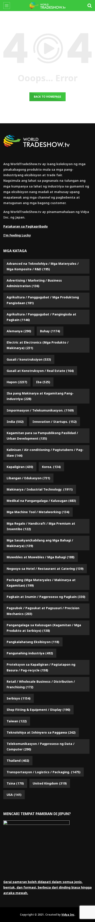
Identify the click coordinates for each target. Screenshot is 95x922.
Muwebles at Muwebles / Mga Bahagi (40, 557)
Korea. (51, 467)
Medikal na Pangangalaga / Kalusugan (41, 501)
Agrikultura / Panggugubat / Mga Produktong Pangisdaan (43, 300)
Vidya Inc (67, 914)
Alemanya (19, 331)
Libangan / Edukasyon (28, 478)
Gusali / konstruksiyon (29, 359)
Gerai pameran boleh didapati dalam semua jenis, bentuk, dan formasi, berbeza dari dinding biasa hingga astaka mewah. (47, 887)
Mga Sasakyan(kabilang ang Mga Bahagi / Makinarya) (40, 543)
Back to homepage (47, 97)
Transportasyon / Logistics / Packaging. (43, 772)
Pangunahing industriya (30, 653)
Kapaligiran (20, 467)
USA (14, 794)
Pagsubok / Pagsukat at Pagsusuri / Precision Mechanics (43, 611)
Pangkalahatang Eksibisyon (33, 642)
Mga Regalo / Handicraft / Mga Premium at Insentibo (41, 526)
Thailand (18, 760)
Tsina (15, 783)
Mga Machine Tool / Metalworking (38, 512)
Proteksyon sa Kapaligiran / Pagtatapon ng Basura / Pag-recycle (41, 667)
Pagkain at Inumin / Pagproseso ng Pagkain (46, 597)
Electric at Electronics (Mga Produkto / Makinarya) (37, 345)
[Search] (89, 5)
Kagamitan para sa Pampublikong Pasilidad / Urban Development (42, 436)
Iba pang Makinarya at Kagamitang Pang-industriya (40, 396)
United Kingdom (50, 783)
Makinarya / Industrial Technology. (40, 489)
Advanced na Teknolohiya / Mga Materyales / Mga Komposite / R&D (43, 266)
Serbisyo (18, 698)
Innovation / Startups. (54, 421)
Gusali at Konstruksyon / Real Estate (40, 371)
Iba (43, 382)
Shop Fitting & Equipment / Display (38, 709)
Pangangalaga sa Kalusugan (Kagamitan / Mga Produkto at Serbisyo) (44, 628)
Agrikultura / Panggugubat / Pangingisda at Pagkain (41, 317)
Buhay (50, 331)
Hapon (17, 382)
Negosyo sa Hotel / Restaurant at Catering (45, 568)
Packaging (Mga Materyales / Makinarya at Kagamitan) (41, 583)
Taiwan (17, 721)
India (15, 421)
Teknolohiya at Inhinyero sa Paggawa (41, 732)
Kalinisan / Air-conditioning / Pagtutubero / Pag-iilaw (45, 452)
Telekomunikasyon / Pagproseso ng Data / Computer (40, 746)
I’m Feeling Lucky (17, 235)
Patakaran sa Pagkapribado (25, 226)
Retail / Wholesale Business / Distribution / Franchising (41, 684)
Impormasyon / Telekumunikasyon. (40, 410)
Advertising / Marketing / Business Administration (34, 283)
